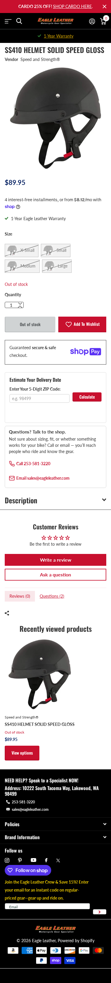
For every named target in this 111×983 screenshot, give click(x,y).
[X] (58, 860)
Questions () (52, 596)
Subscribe (99, 911)
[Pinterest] (20, 860)
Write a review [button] (55, 560)
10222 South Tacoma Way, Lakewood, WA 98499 (52, 790)
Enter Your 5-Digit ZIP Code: (35, 388)
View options (22, 753)
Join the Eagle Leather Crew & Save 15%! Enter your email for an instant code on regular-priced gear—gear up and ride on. (47, 889)
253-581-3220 (23, 802)
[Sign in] (92, 21)
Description (21, 500)
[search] (19, 21)
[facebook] (46, 860)
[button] (20, 307)
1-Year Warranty (58, 35)
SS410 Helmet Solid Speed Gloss (40, 724)
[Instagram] (7, 860)
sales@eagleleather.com (30, 809)
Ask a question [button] (55, 574)
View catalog (8, 21)
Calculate (87, 397)
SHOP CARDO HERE (72, 6)
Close (104, 6)
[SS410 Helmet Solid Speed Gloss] (40, 674)
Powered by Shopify (76, 940)
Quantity (13, 294)
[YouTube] (33, 860)
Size (8, 233)
